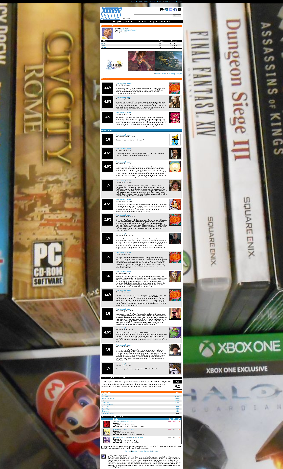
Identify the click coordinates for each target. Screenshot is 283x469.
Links (156, 451)
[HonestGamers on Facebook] (175, 11)
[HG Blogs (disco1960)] (175, 191)
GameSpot (105, 403)
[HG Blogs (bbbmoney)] (175, 145)
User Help (128, 451)
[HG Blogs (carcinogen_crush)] (175, 158)
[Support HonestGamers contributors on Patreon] (162, 11)
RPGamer (105, 394)
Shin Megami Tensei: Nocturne (123, 421)
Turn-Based (126, 30)
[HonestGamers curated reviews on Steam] (166, 11)
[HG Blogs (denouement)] (175, 172)
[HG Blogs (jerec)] (175, 244)
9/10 (177, 407)
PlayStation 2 (125, 28)
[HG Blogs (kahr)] (175, 262)
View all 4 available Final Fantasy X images (168, 74)
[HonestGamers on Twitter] (179, 11)
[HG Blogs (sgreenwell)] (175, 355)
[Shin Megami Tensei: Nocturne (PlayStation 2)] (106, 427)
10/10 (177, 394)
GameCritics (106, 409)
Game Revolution (107, 405)
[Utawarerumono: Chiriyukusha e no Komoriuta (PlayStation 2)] (106, 443)
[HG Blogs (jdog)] (175, 225)
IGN (103, 400)
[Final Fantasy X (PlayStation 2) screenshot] (141, 71)
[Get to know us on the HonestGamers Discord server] (170, 11)
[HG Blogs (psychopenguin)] (175, 319)
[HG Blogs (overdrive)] (174, 122)
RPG (120, 30)
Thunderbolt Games (108, 413)
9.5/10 (177, 400)
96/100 (177, 398)
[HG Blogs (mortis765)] (175, 300)
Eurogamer (105, 411)
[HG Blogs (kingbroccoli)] (175, 281)
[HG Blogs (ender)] (174, 93)
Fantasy (133, 30)
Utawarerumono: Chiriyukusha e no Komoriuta (128, 437)
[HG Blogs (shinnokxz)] (175, 374)
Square (124, 32)
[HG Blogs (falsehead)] (175, 209)
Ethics (141, 451)
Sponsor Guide (148, 451)
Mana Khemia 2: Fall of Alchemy (123, 429)
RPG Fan (105, 396)
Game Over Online (108, 398)
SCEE (103, 45)
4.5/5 (177, 405)
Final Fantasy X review (123, 83)
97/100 (177, 396)
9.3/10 (177, 403)
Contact (134, 451)
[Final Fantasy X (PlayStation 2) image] (114, 71)
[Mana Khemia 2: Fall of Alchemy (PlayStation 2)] (106, 435)
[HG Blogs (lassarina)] (174, 107)
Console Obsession (108, 407)
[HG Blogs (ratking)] (175, 338)
